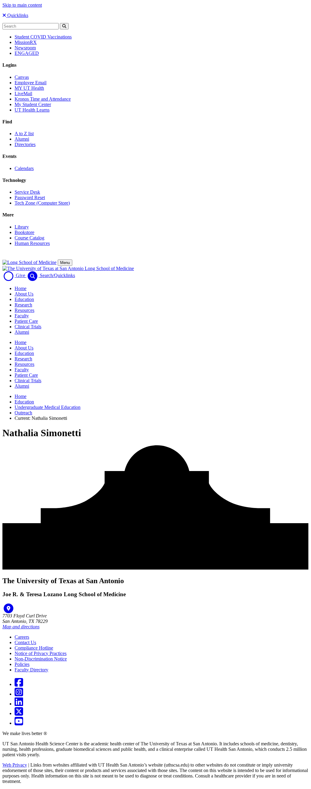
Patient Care (26, 321)
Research (23, 304)
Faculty (22, 315)
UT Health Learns (32, 109)
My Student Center (33, 104)
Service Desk (27, 192)
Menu (65, 262)
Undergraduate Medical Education (47, 407)
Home (20, 288)
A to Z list (24, 133)
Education (24, 299)
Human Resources (32, 243)
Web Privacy (14, 764)
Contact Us (25, 642)
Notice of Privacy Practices (41, 653)
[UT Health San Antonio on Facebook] (19, 684)
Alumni (22, 139)
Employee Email (30, 82)
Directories (25, 144)
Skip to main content (22, 5)
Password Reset (30, 197)
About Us (24, 293)
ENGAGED (27, 53)
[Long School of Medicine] (29, 262)
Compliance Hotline (34, 647)
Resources (24, 310)
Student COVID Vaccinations (43, 36)
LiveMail (23, 93)
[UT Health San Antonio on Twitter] (19, 713)
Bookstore (24, 232)
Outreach (23, 412)
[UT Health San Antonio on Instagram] (19, 694)
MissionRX (26, 42)
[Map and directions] (8, 608)
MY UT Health (29, 88)
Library (22, 226)
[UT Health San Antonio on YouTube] (19, 723)
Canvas (22, 77)
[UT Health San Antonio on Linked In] (19, 703)
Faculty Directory (31, 669)
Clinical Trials (28, 326)
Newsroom (25, 47)
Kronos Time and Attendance (43, 99)
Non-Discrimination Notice (41, 658)
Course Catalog (29, 237)
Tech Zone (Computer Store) (42, 203)
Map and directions (20, 626)
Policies (22, 664)
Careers (22, 637)
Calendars (24, 168)
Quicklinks (17, 15)
